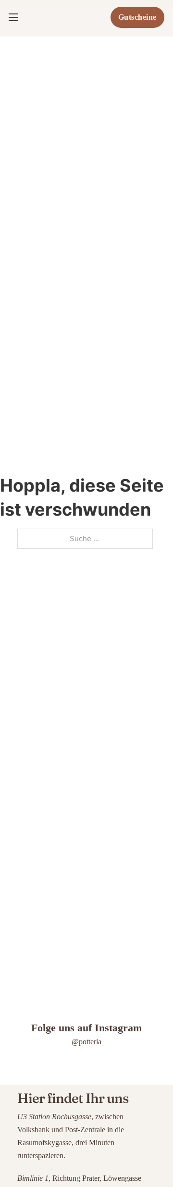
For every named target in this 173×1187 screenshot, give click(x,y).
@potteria (86, 1042)
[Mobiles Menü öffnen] (13, 17)
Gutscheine (137, 17)
